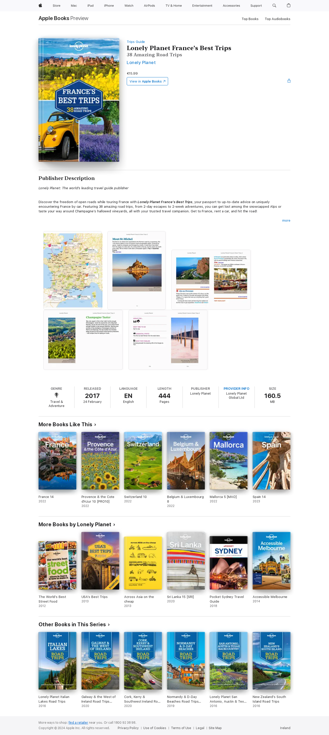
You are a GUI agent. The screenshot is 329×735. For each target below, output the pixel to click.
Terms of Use (181, 728)
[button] (274, 5)
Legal (200, 728)
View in (146, 81)
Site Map (215, 728)
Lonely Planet (141, 62)
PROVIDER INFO (236, 389)
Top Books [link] (250, 19)
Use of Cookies (154, 728)
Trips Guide (136, 42)
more (286, 220)
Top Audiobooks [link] (277, 19)
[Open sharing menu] (289, 81)
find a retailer (78, 722)
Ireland (285, 728)
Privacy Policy (128, 728)
